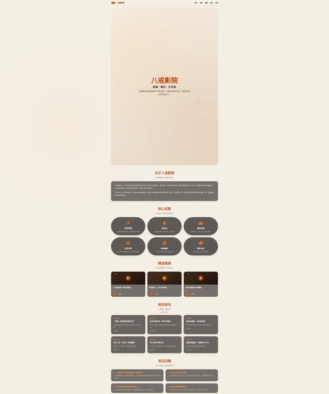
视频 (206, 3)
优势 (201, 3)
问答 (216, 3)
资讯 (211, 3)
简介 (196, 3)
